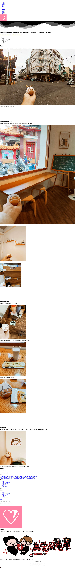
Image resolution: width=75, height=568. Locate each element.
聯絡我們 (3, 6)
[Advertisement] (37, 114)
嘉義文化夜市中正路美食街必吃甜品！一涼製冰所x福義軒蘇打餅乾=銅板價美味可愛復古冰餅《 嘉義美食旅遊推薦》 (18, 477)
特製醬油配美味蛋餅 (5, 40)
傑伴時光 (3, 3)
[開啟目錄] (1, 488)
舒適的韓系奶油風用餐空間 (6, 39)
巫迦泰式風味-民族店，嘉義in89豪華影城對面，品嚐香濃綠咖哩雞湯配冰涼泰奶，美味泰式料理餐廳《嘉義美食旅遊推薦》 (19, 476)
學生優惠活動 (4, 41)
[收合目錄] (2, 479)
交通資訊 (3, 38)
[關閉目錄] (2, 490)
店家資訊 (3, 42)
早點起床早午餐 (5, 43)
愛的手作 (3, 4)
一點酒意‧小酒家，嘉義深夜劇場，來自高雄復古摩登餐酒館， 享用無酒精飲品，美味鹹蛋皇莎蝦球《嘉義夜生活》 (18, 478)
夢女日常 (3, 2)
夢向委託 (3, 5)
